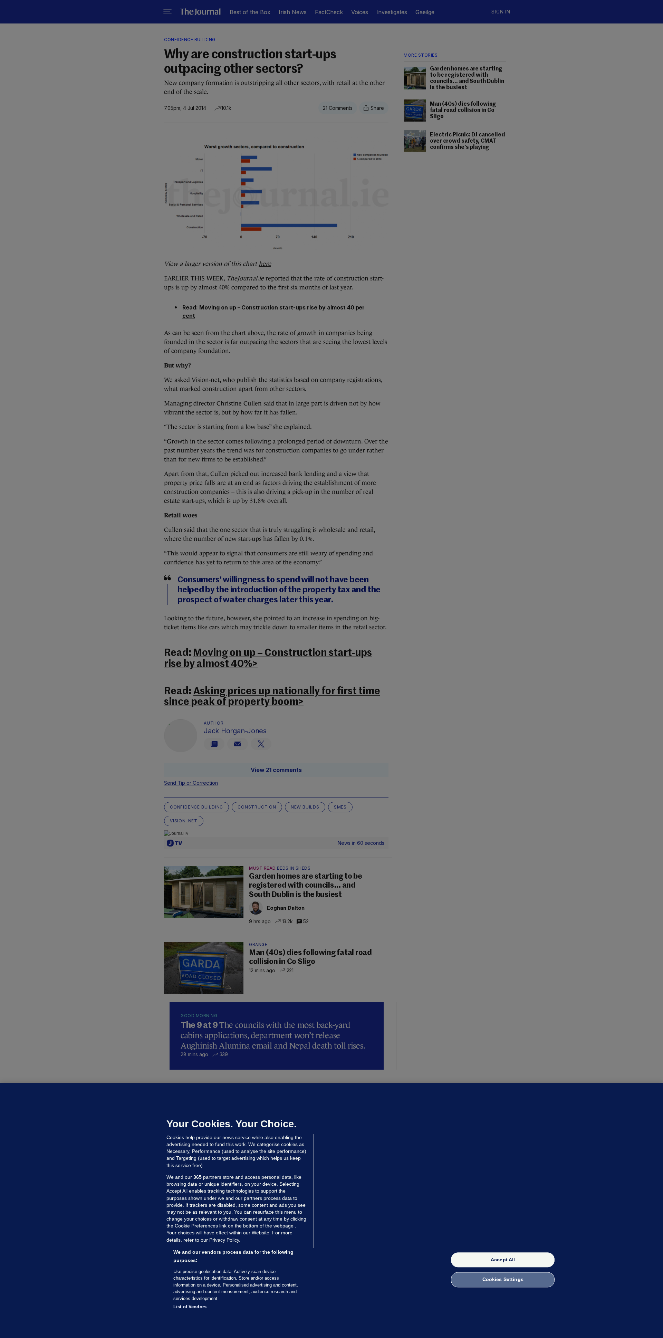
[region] (331, 1210)
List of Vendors (189, 1306)
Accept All (503, 1259)
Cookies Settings (502, 1279)
